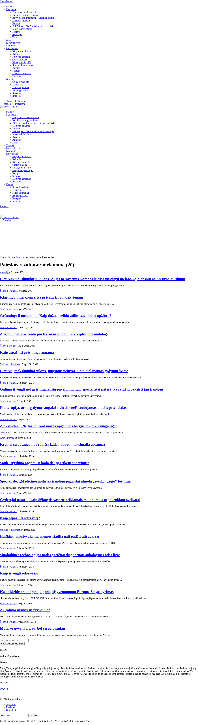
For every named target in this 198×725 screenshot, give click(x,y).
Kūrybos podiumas (21, 51)
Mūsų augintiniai (20, 87)
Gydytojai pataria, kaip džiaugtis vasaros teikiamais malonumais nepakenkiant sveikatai (70, 500)
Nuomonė (11, 45)
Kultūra (16, 23)
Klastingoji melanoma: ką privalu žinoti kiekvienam (41, 297)
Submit (33, 715)
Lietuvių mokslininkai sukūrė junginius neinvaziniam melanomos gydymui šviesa (64, 371)
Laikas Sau (17, 84)
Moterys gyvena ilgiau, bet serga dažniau (32, 628)
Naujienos (11, 9)
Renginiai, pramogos (22, 65)
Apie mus (11, 704)
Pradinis (10, 6)
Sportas (16, 70)
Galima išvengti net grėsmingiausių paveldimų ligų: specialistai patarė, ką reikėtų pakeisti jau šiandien (81, 389)
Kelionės (16, 54)
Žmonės (10, 40)
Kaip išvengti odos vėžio (19, 573)
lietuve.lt (4, 688)
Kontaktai (11, 710)
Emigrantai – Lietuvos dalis (25, 12)
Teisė (14, 37)
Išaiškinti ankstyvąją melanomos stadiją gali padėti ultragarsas (50, 536)
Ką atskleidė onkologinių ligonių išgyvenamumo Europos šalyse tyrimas (57, 592)
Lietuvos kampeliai (21, 73)
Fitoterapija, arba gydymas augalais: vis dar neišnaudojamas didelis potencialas (63, 408)
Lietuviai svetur (13, 42)
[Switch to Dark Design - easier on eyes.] (1, 209)
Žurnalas (4, 206)
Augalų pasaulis (20, 90)
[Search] (1, 212)
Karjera (16, 31)
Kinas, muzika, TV (21, 62)
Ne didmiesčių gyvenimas (25, 15)
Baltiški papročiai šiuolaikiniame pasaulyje (33, 26)
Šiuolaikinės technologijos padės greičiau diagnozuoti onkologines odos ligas (60, 555)
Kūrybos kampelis (21, 56)
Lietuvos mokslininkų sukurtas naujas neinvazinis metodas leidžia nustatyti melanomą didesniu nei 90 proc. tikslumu (92, 279)
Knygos (16, 68)
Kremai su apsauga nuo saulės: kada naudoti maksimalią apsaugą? (52, 444)
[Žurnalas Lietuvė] (9, 106)
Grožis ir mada (19, 59)
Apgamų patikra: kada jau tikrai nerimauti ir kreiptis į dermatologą (54, 334)
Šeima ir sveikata (20, 82)
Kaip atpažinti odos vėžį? (20, 518)
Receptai (16, 93)
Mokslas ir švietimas (22, 29)
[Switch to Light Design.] (3, 209)
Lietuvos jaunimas (21, 20)
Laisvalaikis (12, 48)
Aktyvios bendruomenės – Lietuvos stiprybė (34, 17)
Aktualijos (17, 34)
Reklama (10, 707)
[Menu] (1, 215)
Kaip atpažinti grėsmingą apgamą (27, 352)
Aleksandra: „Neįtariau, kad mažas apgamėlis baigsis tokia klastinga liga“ (58, 426)
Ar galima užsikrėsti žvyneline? (25, 610)
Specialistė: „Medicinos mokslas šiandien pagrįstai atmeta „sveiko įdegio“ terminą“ (66, 481)
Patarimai (17, 76)
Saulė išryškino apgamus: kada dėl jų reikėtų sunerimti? (44, 463)
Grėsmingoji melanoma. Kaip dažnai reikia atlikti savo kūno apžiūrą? (55, 316)
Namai (9, 79)
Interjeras (16, 95)
